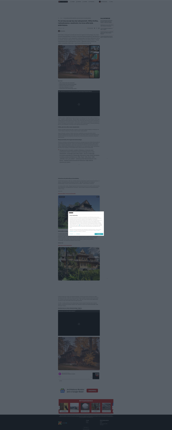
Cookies (75, 231)
